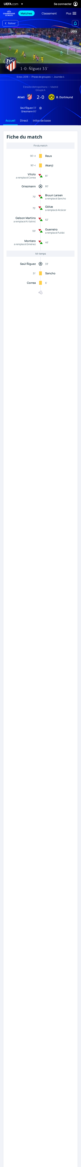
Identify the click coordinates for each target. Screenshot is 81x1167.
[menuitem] (28, 13)
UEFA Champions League (9, 13)
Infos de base (42, 120)
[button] (70, 13)
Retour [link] (12, 23)
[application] (40, 51)
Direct (24, 120)
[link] (26, 13)
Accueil (10, 120)
